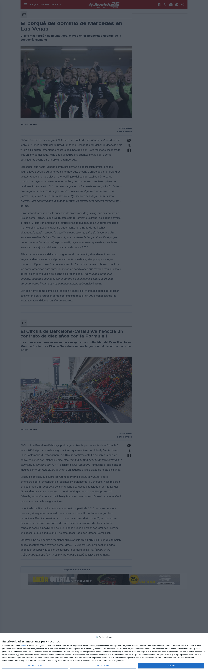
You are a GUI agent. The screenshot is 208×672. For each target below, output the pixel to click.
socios (23, 646)
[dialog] (104, 652)
